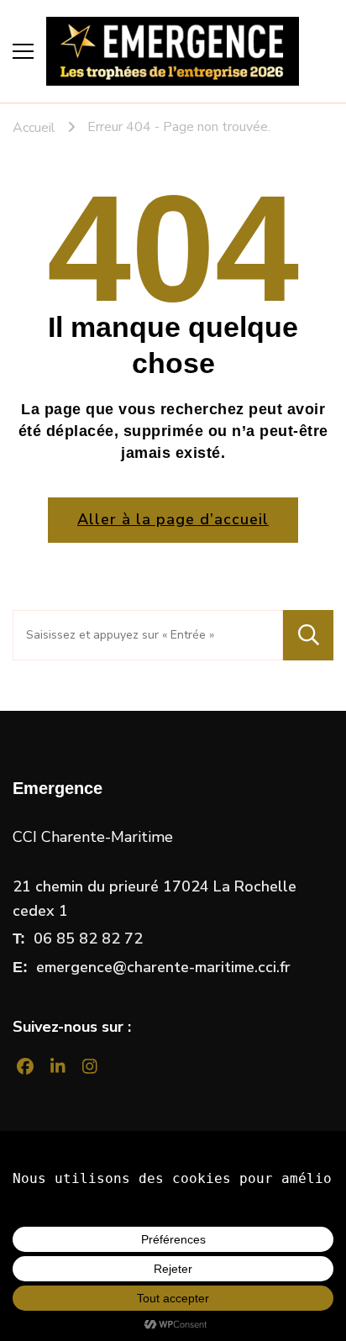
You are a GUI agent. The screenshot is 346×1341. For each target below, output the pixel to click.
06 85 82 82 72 (88, 938)
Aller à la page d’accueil (173, 519)
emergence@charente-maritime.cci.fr (163, 967)
